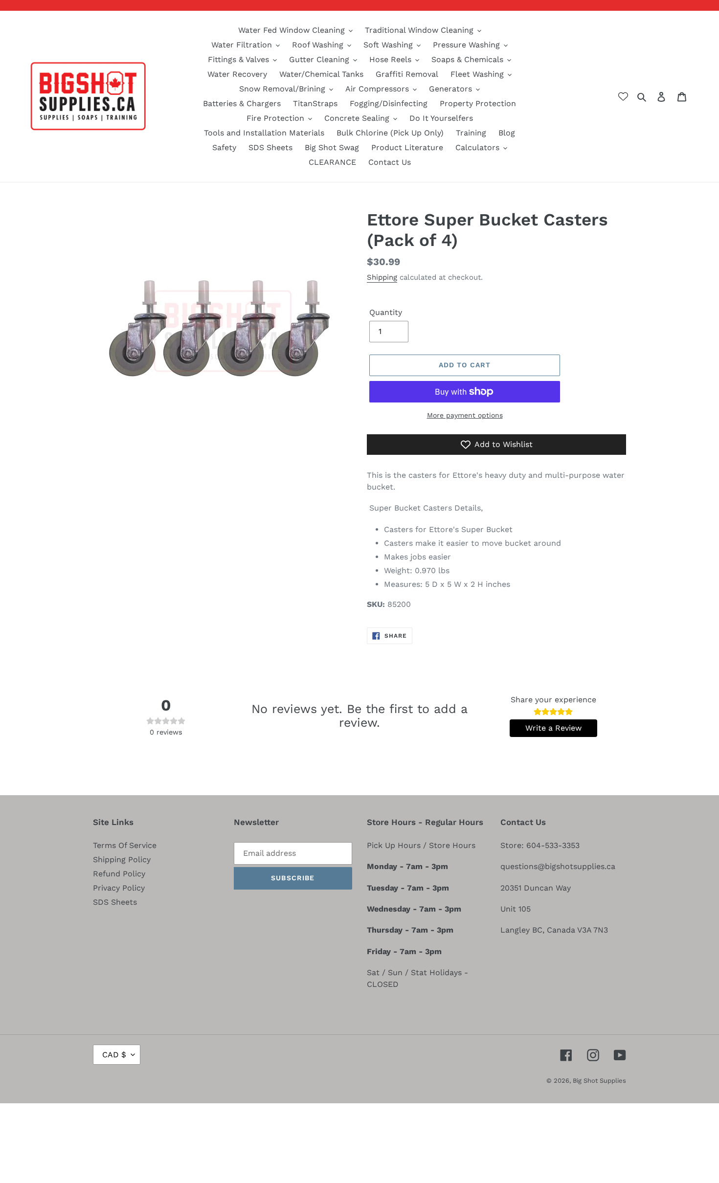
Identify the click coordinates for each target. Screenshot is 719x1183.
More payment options (465, 415)
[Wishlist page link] (623, 96)
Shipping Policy (122, 859)
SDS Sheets (115, 902)
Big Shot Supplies (599, 1080)
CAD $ (114, 1054)
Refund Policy (119, 873)
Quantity (385, 312)
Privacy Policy (119, 888)
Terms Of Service (125, 845)
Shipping (382, 277)
